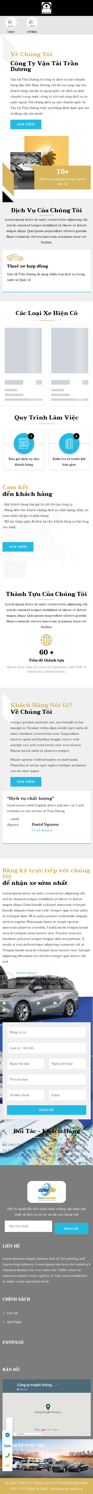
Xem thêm (26, 124)
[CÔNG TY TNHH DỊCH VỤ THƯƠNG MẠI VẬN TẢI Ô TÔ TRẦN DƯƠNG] (46, 7)
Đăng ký (46, 1110)
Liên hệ (11, 32)
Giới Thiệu (32, 32)
